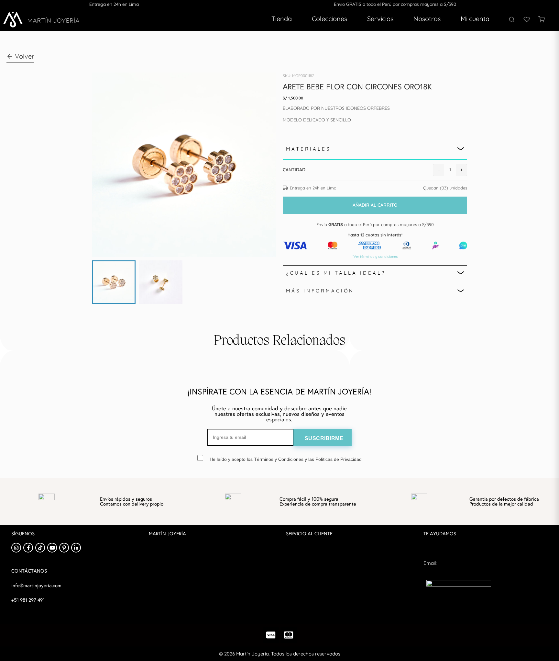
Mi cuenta (475, 19)
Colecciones (329, 19)
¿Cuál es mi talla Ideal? (336, 273)
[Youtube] (52, 548)
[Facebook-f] (28, 548)
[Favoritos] (526, 19)
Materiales (308, 149)
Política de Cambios (308, 568)
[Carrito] (541, 19)
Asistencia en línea (443, 552)
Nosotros (427, 19)
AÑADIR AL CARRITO (375, 205)
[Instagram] (16, 548)
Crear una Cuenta (169, 590)
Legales (294, 590)
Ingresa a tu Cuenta (171, 579)
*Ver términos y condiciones (375, 256)
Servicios (380, 19)
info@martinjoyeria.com (450, 574)
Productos (160, 556)
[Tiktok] (40, 548)
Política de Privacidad (310, 556)
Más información (320, 291)
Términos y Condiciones (312, 579)
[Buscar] (511, 19)
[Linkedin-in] (76, 548)
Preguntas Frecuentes (310, 545)
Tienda (281, 19)
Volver (24, 56)
